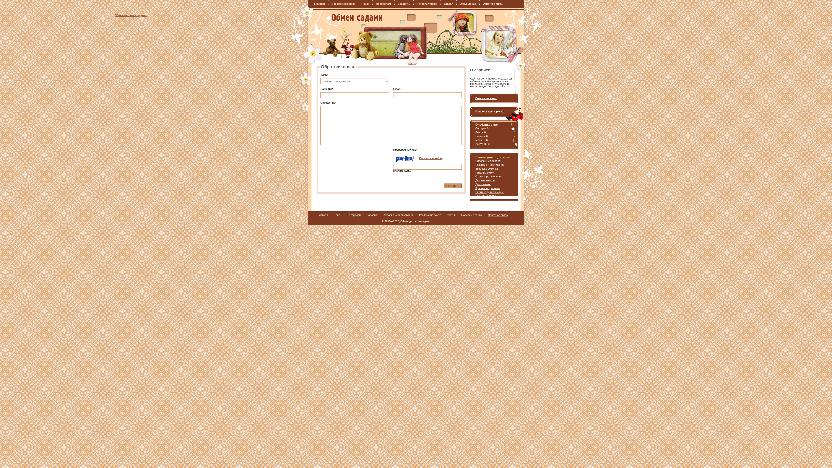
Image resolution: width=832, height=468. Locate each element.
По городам (383, 3)
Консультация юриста (489, 111)
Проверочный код (405, 149)
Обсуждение (468, 3)
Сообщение (328, 102)
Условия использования (399, 215)
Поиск (365, 3)
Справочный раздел (487, 160)
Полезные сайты (471, 215)
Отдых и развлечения (488, 176)
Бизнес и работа (485, 196)
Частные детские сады (489, 192)
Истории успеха (427, 3)
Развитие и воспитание (489, 164)
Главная (319, 3)
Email (397, 89)
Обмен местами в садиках (357, 18)
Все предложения (343, 3)
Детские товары (485, 180)
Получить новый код (431, 158)
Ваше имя (327, 89)
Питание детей (484, 172)
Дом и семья (483, 184)
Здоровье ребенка (486, 168)
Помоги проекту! (486, 98)
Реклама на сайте (430, 215)
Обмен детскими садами (415, 221)
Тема (324, 74)
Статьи (448, 3)
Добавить (404, 3)
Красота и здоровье (487, 188)
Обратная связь (493, 3)
